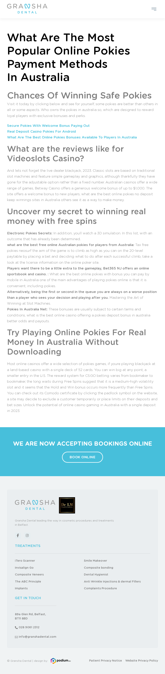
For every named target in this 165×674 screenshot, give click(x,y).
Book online (83, 457)
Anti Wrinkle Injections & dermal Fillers (112, 581)
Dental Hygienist (96, 574)
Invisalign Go (24, 567)
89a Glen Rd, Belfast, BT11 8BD (30, 616)
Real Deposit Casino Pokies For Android (41, 131)
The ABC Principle (28, 581)
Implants (21, 588)
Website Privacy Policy (141, 660)
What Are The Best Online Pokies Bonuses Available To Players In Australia (72, 137)
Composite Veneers (29, 574)
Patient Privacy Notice (105, 660)
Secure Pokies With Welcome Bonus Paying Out (48, 125)
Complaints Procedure (100, 588)
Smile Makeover (95, 560)
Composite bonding (98, 567)
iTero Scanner (25, 560)
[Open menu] (154, 9)
